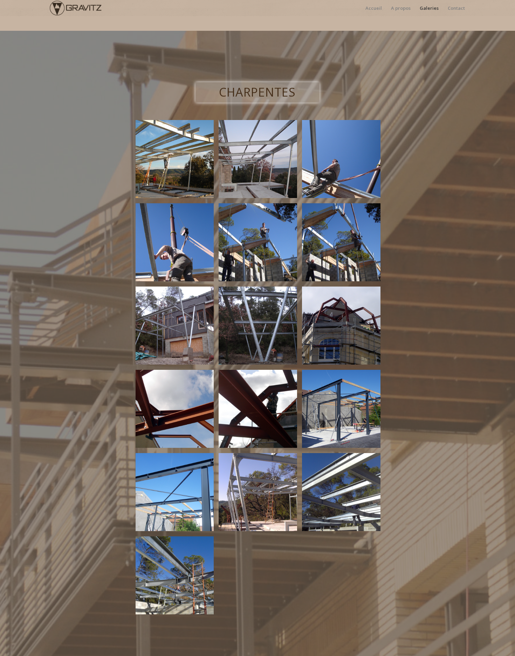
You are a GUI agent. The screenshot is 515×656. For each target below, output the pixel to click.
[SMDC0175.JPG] (177, 578)
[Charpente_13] (177, 494)
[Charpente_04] (177, 245)
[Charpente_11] (260, 411)
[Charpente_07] (177, 328)
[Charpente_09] (343, 328)
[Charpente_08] (260, 328)
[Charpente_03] (343, 161)
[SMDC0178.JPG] (343, 494)
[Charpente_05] (260, 245)
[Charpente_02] (260, 161)
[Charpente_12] (343, 411)
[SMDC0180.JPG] (260, 494)
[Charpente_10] (177, 411)
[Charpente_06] (343, 245)
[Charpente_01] (177, 161)
